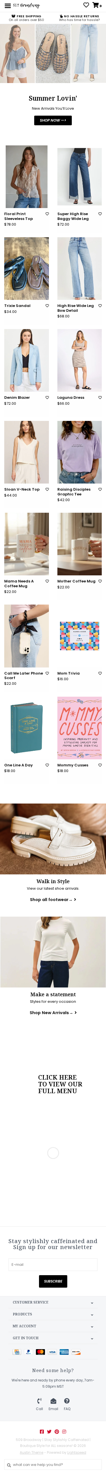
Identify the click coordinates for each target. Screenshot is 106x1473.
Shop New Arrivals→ (51, 1013)
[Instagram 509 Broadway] (64, 1431)
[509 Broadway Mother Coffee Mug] (79, 544)
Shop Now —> (53, 120)
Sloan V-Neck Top (22, 489)
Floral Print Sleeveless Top (18, 216)
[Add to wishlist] (47, 213)
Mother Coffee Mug (76, 581)
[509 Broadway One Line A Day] (26, 728)
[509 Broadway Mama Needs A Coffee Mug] (26, 544)
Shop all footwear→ (51, 899)
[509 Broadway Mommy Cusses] (79, 728)
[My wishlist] (86, 6)
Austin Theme (31, 1452)
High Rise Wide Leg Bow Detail (75, 308)
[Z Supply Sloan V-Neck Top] (26, 452)
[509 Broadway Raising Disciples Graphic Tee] (79, 452)
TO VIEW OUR (60, 1084)
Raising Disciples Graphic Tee (73, 492)
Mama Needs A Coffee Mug (19, 583)
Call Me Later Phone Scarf (23, 676)
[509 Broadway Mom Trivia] (79, 636)
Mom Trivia (68, 673)
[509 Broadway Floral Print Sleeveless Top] (26, 176)
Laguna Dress (70, 397)
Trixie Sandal (17, 306)
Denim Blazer (17, 397)
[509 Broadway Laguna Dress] (79, 360)
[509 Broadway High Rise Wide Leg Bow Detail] (79, 268)
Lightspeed (76, 1452)
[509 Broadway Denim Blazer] (26, 360)
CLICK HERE (57, 1077)
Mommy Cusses (72, 765)
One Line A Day (18, 765)
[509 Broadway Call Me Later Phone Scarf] (26, 636)
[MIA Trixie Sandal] (26, 268)
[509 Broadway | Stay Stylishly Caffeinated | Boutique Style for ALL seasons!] (26, 5)
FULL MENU (57, 1091)
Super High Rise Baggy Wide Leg (73, 216)
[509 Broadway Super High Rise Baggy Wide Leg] (79, 176)
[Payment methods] (18, 1351)
